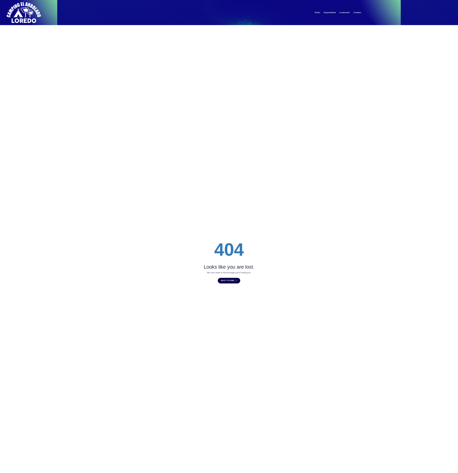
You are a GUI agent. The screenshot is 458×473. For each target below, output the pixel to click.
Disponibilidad (330, 12)
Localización (344, 12)
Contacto (357, 12)
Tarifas (317, 12)
